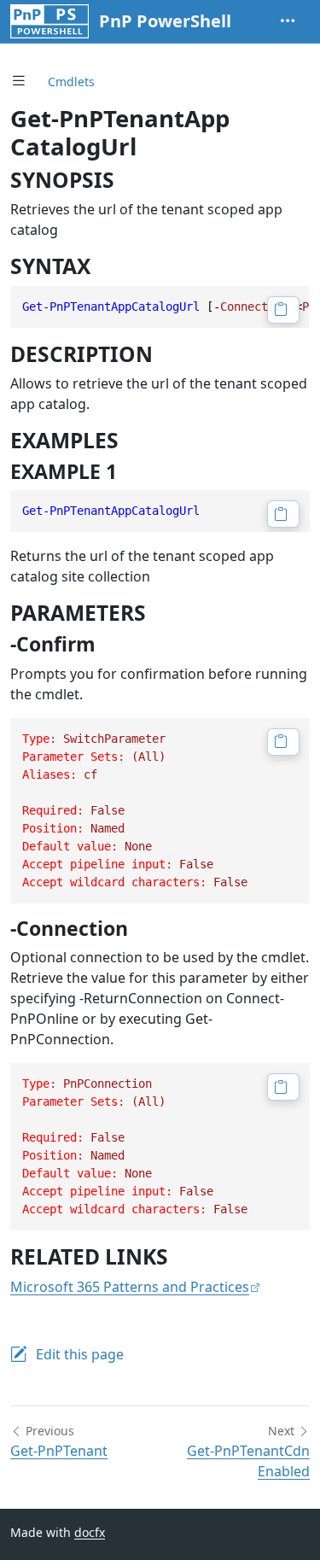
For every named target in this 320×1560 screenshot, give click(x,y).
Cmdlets (71, 81)
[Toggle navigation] (287, 21)
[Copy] (283, 310)
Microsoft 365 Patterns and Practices (129, 1286)
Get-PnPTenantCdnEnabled (248, 1461)
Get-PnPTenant (59, 1450)
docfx (89, 1532)
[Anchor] (129, 180)
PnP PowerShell (165, 20)
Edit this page (80, 1354)
